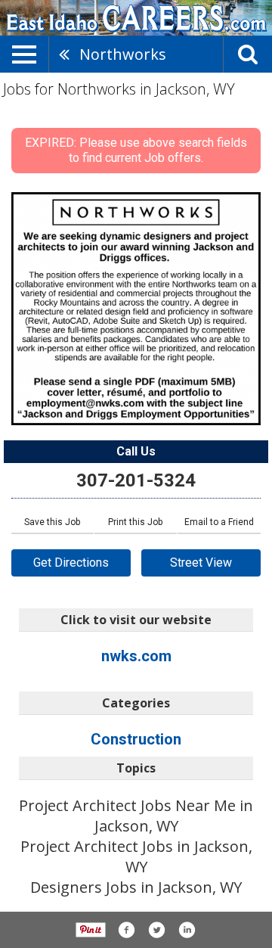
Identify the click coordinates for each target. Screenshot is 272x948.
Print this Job (135, 522)
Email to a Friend (219, 522)
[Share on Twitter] (156, 929)
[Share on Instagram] (186, 929)
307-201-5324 (136, 480)
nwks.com (136, 656)
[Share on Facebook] (126, 929)
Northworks (122, 54)
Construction (136, 739)
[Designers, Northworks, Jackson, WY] (136, 308)
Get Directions (71, 562)
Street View (201, 562)
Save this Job (52, 522)
